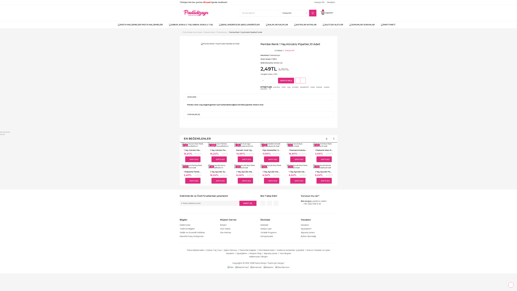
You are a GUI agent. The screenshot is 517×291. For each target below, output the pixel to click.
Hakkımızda (185, 225)
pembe (276, 87)
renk (284, 87)
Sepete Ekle (286, 80)
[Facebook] (263, 203)
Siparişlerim (306, 228)
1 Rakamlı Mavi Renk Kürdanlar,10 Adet (324, 150)
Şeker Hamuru (230, 250)
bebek (319, 87)
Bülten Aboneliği (308, 236)
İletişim (223, 225)
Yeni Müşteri (285, 253)
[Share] (4, 132)
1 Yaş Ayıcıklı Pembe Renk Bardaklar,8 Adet (324, 172)
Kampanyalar (267, 236)
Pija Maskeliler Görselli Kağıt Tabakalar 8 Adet (272, 150)
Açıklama (191, 97)
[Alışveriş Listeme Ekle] (297, 80)
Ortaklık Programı (269, 232)
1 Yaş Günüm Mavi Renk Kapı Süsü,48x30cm (193, 150)
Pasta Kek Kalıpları (248, 250)
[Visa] (230, 267)
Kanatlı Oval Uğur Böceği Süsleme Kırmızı (245, 150)
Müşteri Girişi (255, 253)
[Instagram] (276, 203)
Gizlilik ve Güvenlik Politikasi (192, 232)
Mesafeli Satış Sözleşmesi (191, 236)
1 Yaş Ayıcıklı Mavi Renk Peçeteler (272, 172)
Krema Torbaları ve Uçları (318, 250)
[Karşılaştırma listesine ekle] (303, 80)
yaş (288, 87)
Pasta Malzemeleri (195, 250)
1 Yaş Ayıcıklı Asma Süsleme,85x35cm (219, 172)
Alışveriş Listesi (270, 253)
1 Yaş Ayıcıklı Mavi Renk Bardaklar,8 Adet (245, 172)
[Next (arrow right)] (4, 134)
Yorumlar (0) (193, 114)
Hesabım (305, 225)
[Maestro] (268, 267)
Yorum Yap (289, 50)
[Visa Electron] (282, 267)
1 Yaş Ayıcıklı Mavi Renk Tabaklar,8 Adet (298, 172)
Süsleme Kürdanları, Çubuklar (290, 250)
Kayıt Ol (247, 203)
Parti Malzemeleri (267, 250)
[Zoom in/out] (9, 132)
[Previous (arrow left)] (1, 134)
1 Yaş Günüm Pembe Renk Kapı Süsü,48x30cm (219, 150)
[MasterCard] (242, 267)
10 (270, 89)
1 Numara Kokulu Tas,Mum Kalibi (298, 150)
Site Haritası (225, 232)
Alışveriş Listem (308, 232)
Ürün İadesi (225, 228)
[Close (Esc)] (1, 132)
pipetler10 (304, 87)
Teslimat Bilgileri (187, 228)
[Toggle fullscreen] (6, 132)
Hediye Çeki (266, 228)
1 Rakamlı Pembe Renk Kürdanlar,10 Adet (193, 172)
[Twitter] (269, 203)
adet (312, 87)
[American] (256, 267)
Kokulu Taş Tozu (214, 250)
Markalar (264, 225)
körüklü (295, 87)
